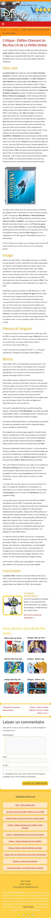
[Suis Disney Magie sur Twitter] (41, 10)
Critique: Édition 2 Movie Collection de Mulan (25, 848)
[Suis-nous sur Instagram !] (48, 10)
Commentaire (8, 735)
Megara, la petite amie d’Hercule (25, 861)
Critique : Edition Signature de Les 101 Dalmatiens (25, 835)
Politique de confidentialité (25, 887)
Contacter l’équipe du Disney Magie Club (19, 5)
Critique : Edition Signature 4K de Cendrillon (25, 841)
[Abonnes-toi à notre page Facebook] (37, 10)
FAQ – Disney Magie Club (25, 805)
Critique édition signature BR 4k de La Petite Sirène (25, 818)
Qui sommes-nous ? (9, 2)
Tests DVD (14, 30)
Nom (5, 757)
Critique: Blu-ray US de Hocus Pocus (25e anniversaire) (25, 855)
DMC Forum (25, 881)
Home (5, 30)
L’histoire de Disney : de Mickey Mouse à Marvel (25, 868)
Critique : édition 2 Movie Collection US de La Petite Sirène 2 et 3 (38, 710)
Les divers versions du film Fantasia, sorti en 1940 (25, 812)
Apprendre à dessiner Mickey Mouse (11, 708)
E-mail (6, 765)
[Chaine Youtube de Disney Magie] (44, 10)
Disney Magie (25, 884)
